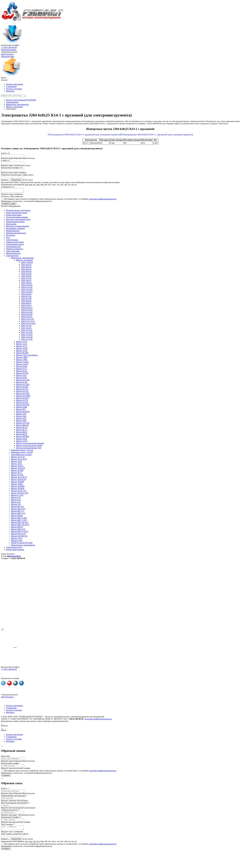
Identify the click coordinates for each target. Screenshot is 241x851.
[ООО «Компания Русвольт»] (32, 21)
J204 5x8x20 (26, 283)
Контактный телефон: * (11, 817)
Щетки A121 (21, 344)
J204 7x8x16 (26, 328)
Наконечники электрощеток (23, 545)
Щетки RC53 (21, 427)
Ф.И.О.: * (5, 788)
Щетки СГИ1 (16, 540)
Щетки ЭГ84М (17, 482)
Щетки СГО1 (16, 538)
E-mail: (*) (5, 160)
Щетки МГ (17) (17, 511)
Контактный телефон (10, 763)
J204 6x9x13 (26, 305)
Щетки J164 (21, 416)
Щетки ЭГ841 (17, 484)
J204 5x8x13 (26, 280)
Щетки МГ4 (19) (18, 513)
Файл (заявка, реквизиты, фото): (15, 834)
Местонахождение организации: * (15, 803)
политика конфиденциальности (98, 719)
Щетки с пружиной (24, 260)
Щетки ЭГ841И (17, 486)
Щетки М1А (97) (18, 509)
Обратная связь (7, 56)
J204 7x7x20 (26, 326)
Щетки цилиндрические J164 (28, 448)
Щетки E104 (21, 378)
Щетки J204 (21, 421)
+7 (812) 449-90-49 (9, 47)
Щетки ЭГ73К (17, 475)
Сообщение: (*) (7, 187)
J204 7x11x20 (26, 330)
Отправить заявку (9, 204)
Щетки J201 (21, 418)
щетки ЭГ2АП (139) (19, 493)
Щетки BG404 (22, 353)
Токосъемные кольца (15, 244)
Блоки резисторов (13, 215)
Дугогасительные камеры (17, 217)
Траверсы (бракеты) (14, 249)
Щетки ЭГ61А (17, 466)
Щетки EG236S (22, 384)
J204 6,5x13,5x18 (28, 323)
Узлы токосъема (13, 251)
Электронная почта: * (10, 810)
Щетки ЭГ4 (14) (18, 457)
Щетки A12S (21, 341)
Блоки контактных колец (16, 213)
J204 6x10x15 (26, 308)
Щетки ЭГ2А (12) (18, 491)
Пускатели (10, 235)
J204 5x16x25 (26, 292)
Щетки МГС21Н (18, 529)
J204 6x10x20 (26, 310)
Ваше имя (5, 756)
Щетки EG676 (22, 403)
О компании (11, 86)
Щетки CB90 (21, 357)
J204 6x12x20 (26, 312)
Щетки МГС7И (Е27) (20, 525)
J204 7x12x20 (26, 332)
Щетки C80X (21, 360)
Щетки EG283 (22, 387)
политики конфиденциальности (102, 199)
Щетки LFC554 (22, 423)
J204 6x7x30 (26, 298)
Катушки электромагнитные (18, 219)
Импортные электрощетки (22, 258)
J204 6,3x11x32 (27, 319)
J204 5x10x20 (26, 285)
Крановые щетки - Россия (22, 450)
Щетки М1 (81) (17, 507)
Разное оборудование (15, 549)
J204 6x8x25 (26, 303)
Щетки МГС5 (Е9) (19, 518)
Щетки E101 (21, 375)
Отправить (6, 775)
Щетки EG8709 (22, 405)
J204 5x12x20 (26, 289)
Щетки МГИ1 (17, 516)
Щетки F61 (21, 409)
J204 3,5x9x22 (27, 262)
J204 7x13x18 (26, 335)
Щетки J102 (21, 414)
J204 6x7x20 (26, 296)
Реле (8, 237)
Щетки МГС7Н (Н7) (19, 522)
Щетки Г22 (16, 500)
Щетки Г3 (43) (17, 495)
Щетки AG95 (21, 350)
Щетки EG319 (22, 391)
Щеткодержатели (13, 253)
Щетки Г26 (16, 504)
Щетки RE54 (21, 432)
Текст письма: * (7, 824)
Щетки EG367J (22, 398)
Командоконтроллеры (15, 222)
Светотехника (12, 240)
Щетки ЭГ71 (16, 473)
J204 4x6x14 (26, 269)
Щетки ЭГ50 (16, 461)
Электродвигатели (14, 547)
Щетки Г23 (16, 502)
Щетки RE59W (22, 436)
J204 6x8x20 (26, 301)
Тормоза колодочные (15, 242)
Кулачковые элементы (15, 228)
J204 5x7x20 (26, 278)
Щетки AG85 (21, 348)
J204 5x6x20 (26, 276)
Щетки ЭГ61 (16, 464)
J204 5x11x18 (26, 287)
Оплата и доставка (14, 89)
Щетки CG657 (22, 364)
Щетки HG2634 (22, 412)
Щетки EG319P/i (23, 396)
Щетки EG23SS (22, 380)
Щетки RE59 (21, 434)
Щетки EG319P (22, 393)
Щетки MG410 (22, 425)
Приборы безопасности (16, 233)
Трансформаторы (13, 246)
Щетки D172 (21, 369)
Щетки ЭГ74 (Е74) (19, 477)
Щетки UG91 (21, 441)
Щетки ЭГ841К (17, 488)
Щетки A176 (21, 346)
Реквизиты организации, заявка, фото (17, 175)
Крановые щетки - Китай (22, 452)
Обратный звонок (8, 50)
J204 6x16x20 (26, 314)
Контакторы (11, 224)
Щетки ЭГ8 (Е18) (18, 479)
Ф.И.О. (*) (5, 153)
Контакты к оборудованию (17, 226)
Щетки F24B (21, 407)
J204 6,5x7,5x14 (27, 321)
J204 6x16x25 (26, 317)
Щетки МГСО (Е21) (19, 531)
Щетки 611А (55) (18, 534)
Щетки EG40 (21, 382)
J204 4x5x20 (26, 267)
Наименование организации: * (14, 796)
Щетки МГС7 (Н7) (19, 520)
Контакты (10, 91)
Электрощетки (12, 256)
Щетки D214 (21, 371)
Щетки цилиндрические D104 (29, 445)
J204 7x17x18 (26, 339)
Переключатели (12, 231)
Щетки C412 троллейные (27, 355)
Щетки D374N (22, 373)
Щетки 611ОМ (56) (19, 536)
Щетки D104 (21, 366)
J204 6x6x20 (26, 294)
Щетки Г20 (16, 497)
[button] (120, 78)
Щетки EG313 (22, 389)
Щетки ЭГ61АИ (18, 468)
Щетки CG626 (22, 362)
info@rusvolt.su (7, 54)
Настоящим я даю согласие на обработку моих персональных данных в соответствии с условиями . (60, 199)
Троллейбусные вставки (21, 455)
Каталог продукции (14, 84)
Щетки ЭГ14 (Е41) (19, 459)
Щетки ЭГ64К (17, 470)
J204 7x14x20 (26, 337)
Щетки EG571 (22, 400)
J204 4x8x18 (26, 271)
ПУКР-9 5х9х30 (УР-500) (22, 543)
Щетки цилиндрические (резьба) (30, 443)
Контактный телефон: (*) (11, 168)
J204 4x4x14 (26, 265)
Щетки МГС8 (17, 527)
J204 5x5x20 (26, 274)
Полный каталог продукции (18, 210)
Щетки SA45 (21, 439)
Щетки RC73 (21, 430)
